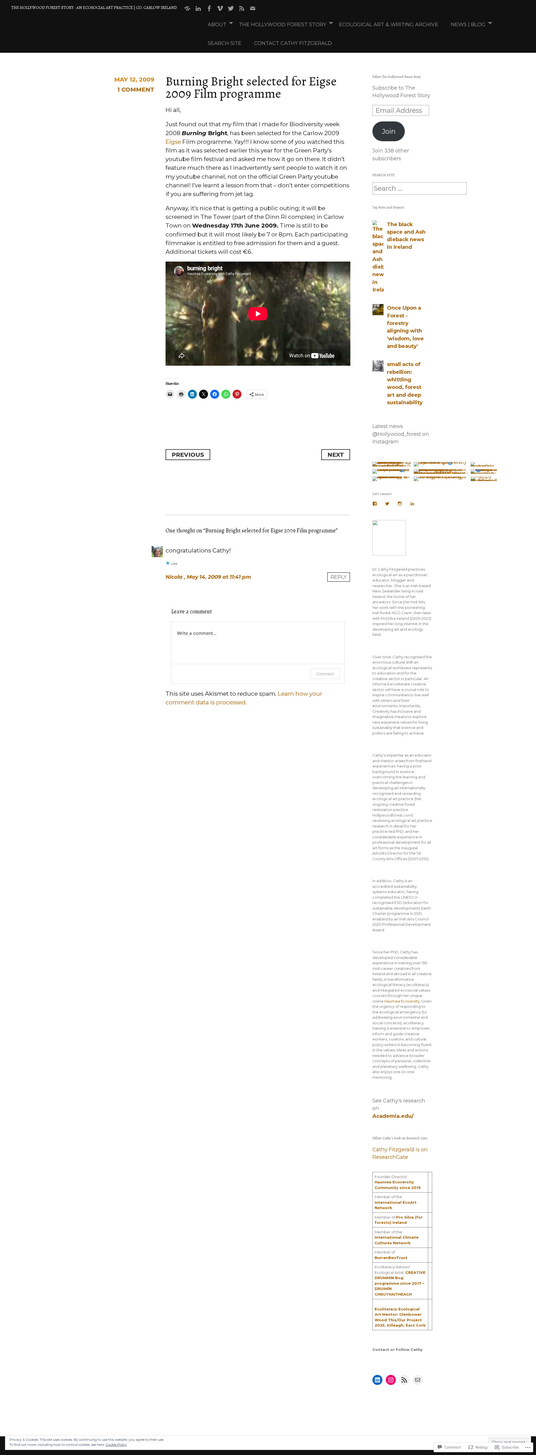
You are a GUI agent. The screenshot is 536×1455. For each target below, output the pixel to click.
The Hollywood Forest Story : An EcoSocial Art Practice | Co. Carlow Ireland (94, 7)
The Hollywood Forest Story (282, 24)
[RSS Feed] (404, 1380)
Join (389, 131)
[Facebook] (374, 503)
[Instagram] (400, 503)
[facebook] (209, 9)
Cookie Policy (116, 1444)
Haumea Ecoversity (402, 1001)
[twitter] (231, 9)
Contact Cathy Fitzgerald (293, 43)
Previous (188, 454)
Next (335, 454)
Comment (325, 673)
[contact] (252, 9)
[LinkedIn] (412, 503)
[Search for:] (419, 189)
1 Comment (135, 89)
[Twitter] (387, 503)
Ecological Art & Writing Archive (388, 24)
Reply (339, 577)
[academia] (187, 9)
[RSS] (242, 9)
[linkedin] (198, 9)
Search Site (224, 43)
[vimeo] (220, 9)
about (217, 24)
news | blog (468, 24)
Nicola (174, 577)
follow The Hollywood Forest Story (396, 76)
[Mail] (418, 1380)
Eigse (173, 141)
